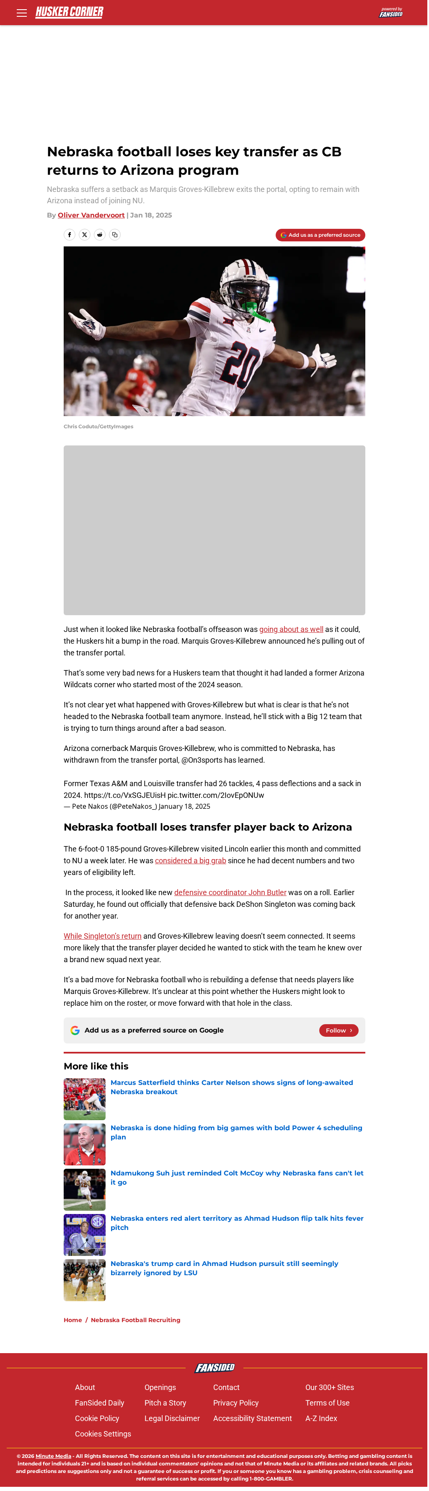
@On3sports (201, 760)
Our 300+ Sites (329, 1387)
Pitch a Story (165, 1402)
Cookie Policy (97, 1418)
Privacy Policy (236, 1402)
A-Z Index (321, 1418)
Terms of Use (327, 1402)
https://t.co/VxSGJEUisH (125, 795)
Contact (226, 1387)
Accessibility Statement (252, 1418)
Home (73, 1320)
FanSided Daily (99, 1402)
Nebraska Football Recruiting (136, 1320)
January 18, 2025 (184, 806)
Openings (160, 1387)
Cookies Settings (103, 1433)
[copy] (115, 235)
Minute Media (53, 1456)
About (85, 1387)
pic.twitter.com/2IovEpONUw (216, 795)
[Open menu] (22, 13)
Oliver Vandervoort (91, 215)
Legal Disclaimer (172, 1418)
